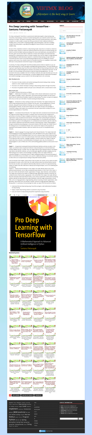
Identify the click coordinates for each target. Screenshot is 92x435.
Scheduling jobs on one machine (72, 72)
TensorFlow (38, 395)
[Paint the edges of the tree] (62, 140)
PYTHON (35, 21)
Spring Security (19, 424)
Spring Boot (12, 422)
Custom (10, 404)
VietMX (16, 32)
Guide (24, 406)
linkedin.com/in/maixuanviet (70, 409)
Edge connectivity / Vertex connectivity (73, 145)
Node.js (12, 417)
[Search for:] (71, 31)
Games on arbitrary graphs (73, 86)
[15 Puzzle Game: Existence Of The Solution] (62, 45)
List (10, 414)
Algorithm (11, 402)
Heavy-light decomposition (73, 122)
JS (23, 21)
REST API (17, 420)
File (9, 406)
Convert (23, 402)
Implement (13, 409)
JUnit (29, 412)
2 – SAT (68, 130)
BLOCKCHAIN (50, 21)
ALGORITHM (75, 21)
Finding (12, 406)
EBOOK (62, 21)
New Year (27, 414)
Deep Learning (16, 395)
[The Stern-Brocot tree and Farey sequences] (62, 38)
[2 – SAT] (62, 132)
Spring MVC (12, 424)
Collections (18, 402)
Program (26, 417)
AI (56, 21)
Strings (10, 426)
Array (15, 402)
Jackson (11, 412)
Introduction (27, 409)
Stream (25, 424)
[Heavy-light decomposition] (62, 125)
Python (12, 419)
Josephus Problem (71, 50)
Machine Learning (16, 414)
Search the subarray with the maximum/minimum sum (74, 101)
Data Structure (15, 404)
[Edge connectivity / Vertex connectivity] (62, 147)
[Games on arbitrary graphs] (62, 89)
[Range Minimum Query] (62, 118)
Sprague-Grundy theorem (73, 79)
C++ (13, 21)
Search (80, 418)
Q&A (82, 21)
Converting (28, 402)
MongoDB (22, 414)
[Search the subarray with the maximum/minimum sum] (62, 103)
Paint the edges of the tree (73, 137)
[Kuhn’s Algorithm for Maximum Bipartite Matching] (62, 161)
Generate (16, 406)
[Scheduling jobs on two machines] (62, 67)
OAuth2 (16, 417)
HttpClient (29, 406)
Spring (24, 420)
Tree (13, 426)
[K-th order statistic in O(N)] (62, 96)
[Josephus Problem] (62, 53)
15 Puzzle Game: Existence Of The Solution (74, 43)
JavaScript (21, 412)
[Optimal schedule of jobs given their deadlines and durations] (62, 60)
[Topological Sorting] (62, 154)
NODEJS (28, 21)
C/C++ (35, 411)
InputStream (20, 409)
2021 (12, 32)
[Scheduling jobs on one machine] (62, 74)
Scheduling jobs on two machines (72, 65)
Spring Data (26, 422)
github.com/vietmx (68, 412)
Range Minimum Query (72, 115)
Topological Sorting (71, 151)
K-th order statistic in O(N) (73, 93)
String (29, 424)
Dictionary (29, 404)
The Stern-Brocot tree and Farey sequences (73, 36)
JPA (26, 412)
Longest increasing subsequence (71, 108)
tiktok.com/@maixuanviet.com (70, 413)
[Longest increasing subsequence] (62, 111)
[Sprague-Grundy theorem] (62, 82)
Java (15, 411)
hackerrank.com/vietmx (72, 410)
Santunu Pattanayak (27, 395)
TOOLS (42, 21)
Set (20, 420)
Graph (20, 406)
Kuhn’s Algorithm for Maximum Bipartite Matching (74, 159)
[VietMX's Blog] (46, 19)
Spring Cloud (19, 422)
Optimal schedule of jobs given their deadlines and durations (74, 58)
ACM (68, 21)
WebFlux (16, 426)
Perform (20, 417)
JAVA (18, 21)
